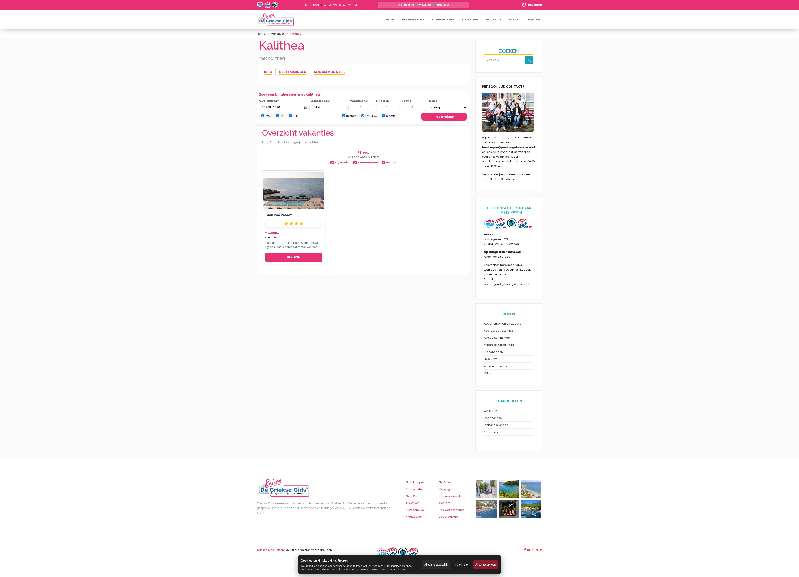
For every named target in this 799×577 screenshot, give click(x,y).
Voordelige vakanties (498, 331)
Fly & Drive (342, 162)
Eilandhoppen (368, 162)
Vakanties (278, 34)
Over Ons (412, 496)
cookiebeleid (401, 569)
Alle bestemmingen (497, 338)
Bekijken (293, 257)
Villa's (488, 373)
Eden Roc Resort (278, 215)
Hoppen (351, 116)
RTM (295, 116)
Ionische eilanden (496, 425)
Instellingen (461, 564)
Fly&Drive (371, 116)
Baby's (406, 101)
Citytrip (390, 116)
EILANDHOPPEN (443, 19)
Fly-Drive (445, 482)
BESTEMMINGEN (413, 19)
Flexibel (433, 101)
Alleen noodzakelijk (436, 564)
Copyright (445, 489)
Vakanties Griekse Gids (499, 345)
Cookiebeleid (415, 489)
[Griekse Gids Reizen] (275, 19)
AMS (268, 116)
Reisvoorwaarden (451, 496)
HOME (390, 19)
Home (261, 34)
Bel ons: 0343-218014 (342, 5)
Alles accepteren (485, 564)
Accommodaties (495, 366)
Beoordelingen (449, 517)
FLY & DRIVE (470, 19)
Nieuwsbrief (414, 517)
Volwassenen (359, 101)
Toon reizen (444, 116)
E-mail (314, 5)
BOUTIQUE (493, 19)
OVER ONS (533, 19)
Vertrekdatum (269, 101)
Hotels (391, 162)
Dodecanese (493, 418)
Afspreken (413, 503)
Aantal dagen (321, 101)
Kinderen (382, 101)
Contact (444, 503)
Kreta (487, 439)
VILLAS (514, 19)
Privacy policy (415, 510)
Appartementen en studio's (502, 324)
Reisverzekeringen (451, 510)
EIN (282, 116)
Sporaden (491, 432)
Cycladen (490, 411)
